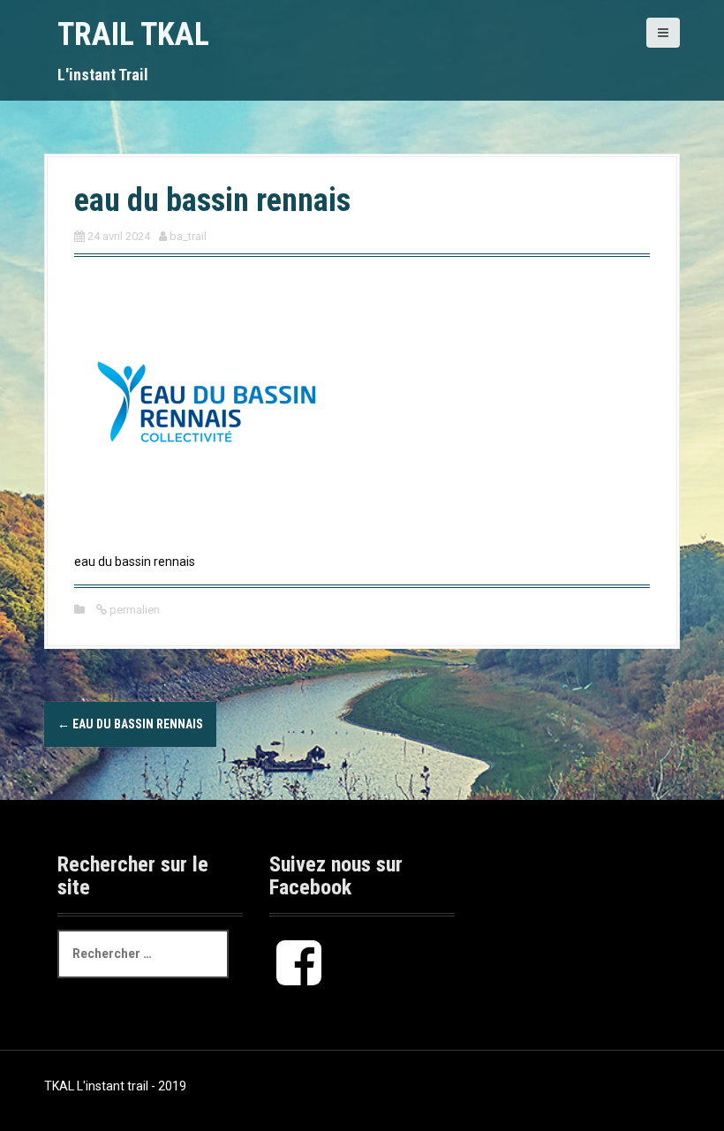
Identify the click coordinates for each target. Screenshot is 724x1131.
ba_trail (188, 236)
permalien (133, 609)
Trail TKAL (133, 34)
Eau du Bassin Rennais (130, 724)
